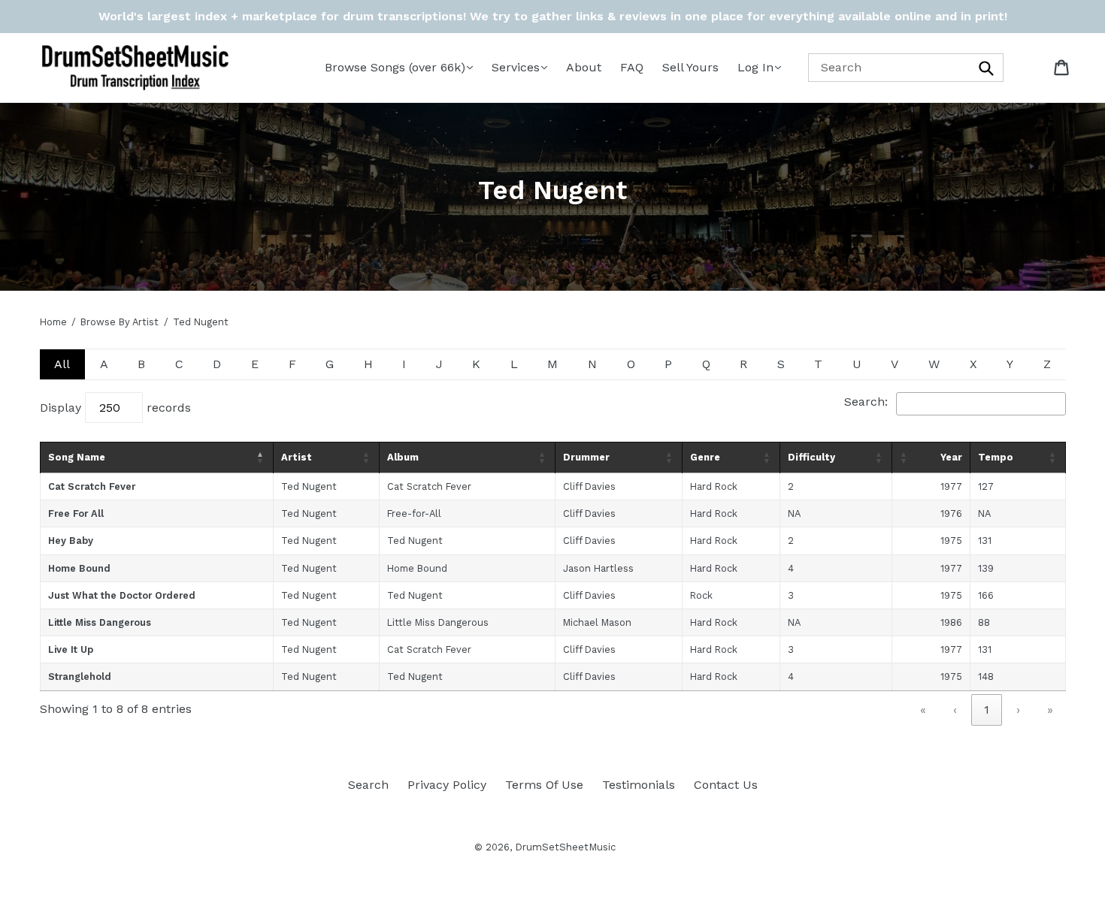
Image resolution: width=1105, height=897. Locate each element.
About (583, 67)
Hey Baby (70, 540)
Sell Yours (690, 67)
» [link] (1050, 709)
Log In (755, 67)
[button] (260, 457)
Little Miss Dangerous (99, 622)
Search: (866, 401)
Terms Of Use (544, 785)
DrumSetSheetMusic (565, 847)
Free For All (76, 513)
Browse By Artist (119, 322)
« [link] (923, 709)
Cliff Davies (589, 486)
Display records (115, 407)
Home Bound (79, 568)
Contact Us (726, 785)
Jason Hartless (598, 568)
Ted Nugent (309, 486)
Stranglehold (79, 676)
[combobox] (906, 67)
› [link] (1018, 709)
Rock (701, 595)
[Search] (987, 67)
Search (368, 785)
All (62, 364)
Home (53, 322)
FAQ (631, 67)
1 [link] (986, 709)
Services (516, 67)
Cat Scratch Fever (91, 486)
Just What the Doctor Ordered (121, 595)
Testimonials (638, 785)
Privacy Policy (446, 785)
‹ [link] (955, 709)
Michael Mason (597, 622)
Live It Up (70, 649)
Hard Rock (713, 486)
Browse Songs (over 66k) (395, 67)
